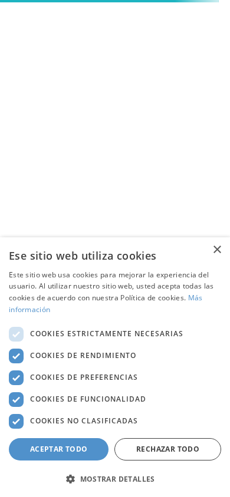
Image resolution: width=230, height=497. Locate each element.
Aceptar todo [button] (59, 449)
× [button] (216, 250)
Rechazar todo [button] (167, 449)
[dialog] (115, 367)
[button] (115, 478)
